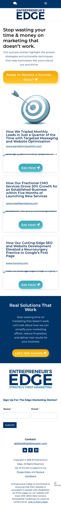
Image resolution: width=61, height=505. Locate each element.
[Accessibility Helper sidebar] (57, 484)
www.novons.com (17, 263)
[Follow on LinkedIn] (25, 450)
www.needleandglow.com (22, 203)
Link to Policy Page (38, 502)
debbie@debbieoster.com (30, 443)
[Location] (15, 4)
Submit (9, 425)
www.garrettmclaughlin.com (24, 146)
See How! (28, 168)
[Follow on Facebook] (30, 450)
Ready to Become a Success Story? (28, 77)
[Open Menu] (45, 4)
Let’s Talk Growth (29, 353)
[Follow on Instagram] (36, 450)
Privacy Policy (24, 472)
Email (35, 409)
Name (7, 409)
